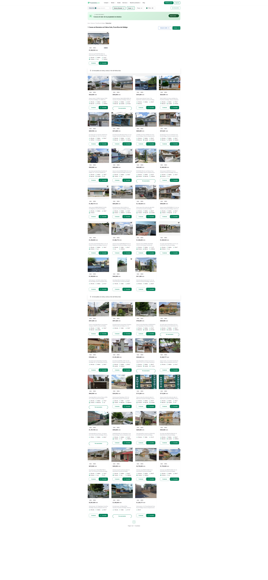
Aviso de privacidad (144, 573)
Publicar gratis (168, 2)
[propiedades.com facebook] (175, 573)
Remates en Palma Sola (96, 547)
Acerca (120, 560)
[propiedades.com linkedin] (178, 573)
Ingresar (177, 2)
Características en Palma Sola (96, 541)
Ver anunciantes (122, 108)
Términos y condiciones (132, 573)
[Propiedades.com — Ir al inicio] (94, 3)
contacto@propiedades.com (166, 564)
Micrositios (142, 566)
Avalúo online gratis (144, 563)
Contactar (93, 63)
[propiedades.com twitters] (171, 573)
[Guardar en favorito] (108, 33)
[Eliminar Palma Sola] (95, 8)
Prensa (121, 563)
